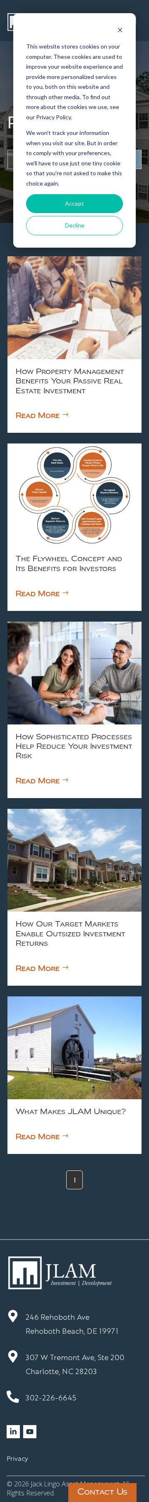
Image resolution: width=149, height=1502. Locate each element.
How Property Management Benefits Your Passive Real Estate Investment (70, 381)
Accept (74, 203)
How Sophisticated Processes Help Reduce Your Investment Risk (74, 747)
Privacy (17, 1458)
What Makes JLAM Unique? (71, 1112)
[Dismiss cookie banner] (120, 31)
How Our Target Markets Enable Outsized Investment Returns (70, 934)
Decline (74, 225)
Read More (38, 416)
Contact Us (102, 1492)
